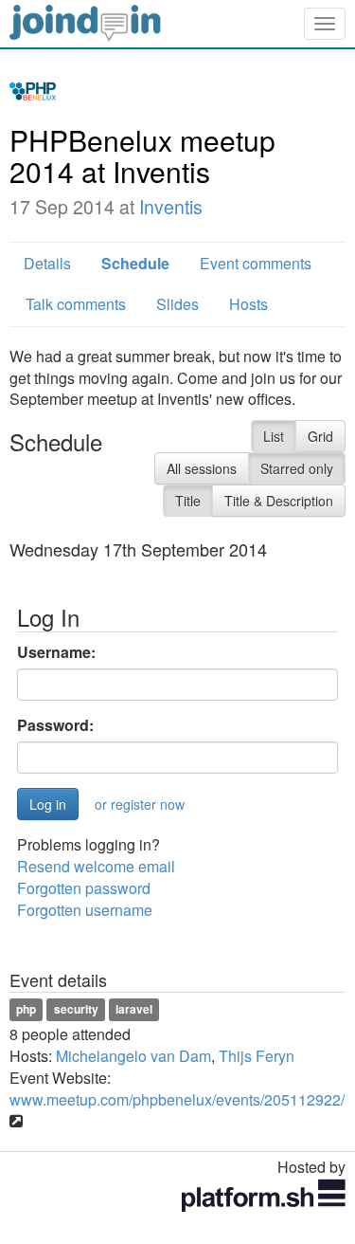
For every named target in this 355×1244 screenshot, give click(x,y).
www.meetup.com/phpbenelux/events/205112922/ (177, 1099)
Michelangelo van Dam (133, 1056)
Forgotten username (84, 910)
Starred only (296, 468)
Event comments (255, 263)
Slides (177, 304)
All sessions (202, 468)
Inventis (171, 206)
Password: (55, 725)
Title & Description (278, 500)
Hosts (248, 304)
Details (47, 263)
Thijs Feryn (256, 1056)
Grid (320, 436)
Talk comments (76, 304)
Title (188, 500)
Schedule (135, 263)
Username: (56, 652)
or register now (140, 804)
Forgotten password (84, 888)
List (273, 436)
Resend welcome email (96, 866)
